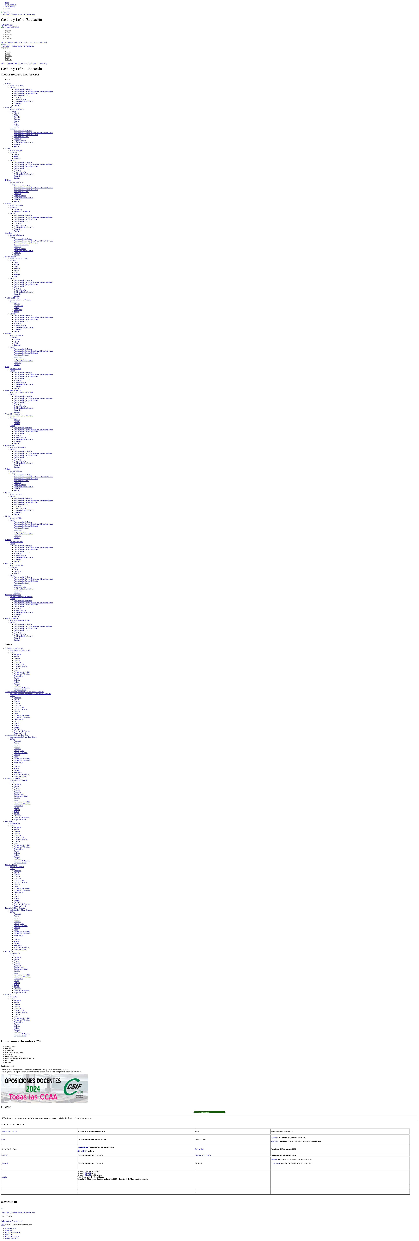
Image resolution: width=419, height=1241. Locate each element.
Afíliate (7, 9)
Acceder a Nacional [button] (16, 86)
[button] (10, 27)
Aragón (4, 1177)
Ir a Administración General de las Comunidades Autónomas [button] (30, 694)
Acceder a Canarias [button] (16, 205)
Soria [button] (16, 272)
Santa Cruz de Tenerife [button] (22, 211)
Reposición (81, 1151)
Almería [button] (17, 113)
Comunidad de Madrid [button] (13, 390)
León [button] (16, 266)
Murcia (3, 1139)
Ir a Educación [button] (15, 823)
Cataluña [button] (8, 333)
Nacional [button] (8, 84)
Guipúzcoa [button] (17, 571)
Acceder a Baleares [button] (16, 182)
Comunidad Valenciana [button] (13, 414)
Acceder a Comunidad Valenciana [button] (21, 416)
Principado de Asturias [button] (13, 595)
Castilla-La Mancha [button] (12, 298)
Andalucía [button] (8, 107)
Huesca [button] (16, 154)
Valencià (8, 38)
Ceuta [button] (7, 367)
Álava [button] (16, 569)
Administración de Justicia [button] (23, 89)
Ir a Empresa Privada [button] (17, 867)
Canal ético (9, 1234)
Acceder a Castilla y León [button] (18, 259)
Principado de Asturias (9, 1131)
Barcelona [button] (17, 339)
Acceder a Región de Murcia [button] (19, 620)
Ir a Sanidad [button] (14, 996)
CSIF (3, 1225)
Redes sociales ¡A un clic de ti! (11, 1221)
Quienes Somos (10, 5)
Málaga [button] (16, 125)
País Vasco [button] (9, 563)
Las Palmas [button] (18, 209)
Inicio (7, 3)
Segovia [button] (17, 270)
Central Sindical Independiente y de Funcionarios (18, 14)
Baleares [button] (8, 180)
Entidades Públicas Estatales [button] (23, 101)
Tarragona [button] (17, 345)
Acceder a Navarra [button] (16, 542)
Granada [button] (17, 119)
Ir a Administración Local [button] (18, 780)
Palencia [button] (17, 268)
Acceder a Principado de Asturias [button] (21, 597)
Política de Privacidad (12, 1232)
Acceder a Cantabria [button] (17, 235)
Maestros (274, 1137)
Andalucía (5, 1163)
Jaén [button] (15, 123)
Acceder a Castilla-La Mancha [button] (20, 300)
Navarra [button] (8, 540)
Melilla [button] (7, 516)
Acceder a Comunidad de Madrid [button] (21, 392)
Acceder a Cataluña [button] (16, 335)
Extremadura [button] (9, 445)
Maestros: (274, 1159)
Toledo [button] (16, 312)
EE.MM (88, 1173)
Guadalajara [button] (18, 310)
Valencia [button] (17, 424)
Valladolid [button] (17, 274)
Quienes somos (10, 1228)
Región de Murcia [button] (11, 618)
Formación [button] (17, 103)
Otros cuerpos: (276, 1163)
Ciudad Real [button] (18, 306)
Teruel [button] (16, 156)
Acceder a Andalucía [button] (17, 109)
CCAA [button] (12, 652)
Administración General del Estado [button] (26, 93)
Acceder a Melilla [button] (16, 518)
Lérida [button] (16, 343)
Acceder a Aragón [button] (16, 150)
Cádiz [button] (16, 115)
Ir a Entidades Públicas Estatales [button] (21, 910)
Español (8, 31)
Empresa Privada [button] (20, 99)
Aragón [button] (7, 148)
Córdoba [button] (17, 117)
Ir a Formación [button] (15, 953)
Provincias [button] (13, 111)
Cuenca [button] (16, 308)
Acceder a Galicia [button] (16, 471)
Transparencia (10, 7)
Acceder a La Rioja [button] (16, 494)
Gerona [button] (16, 341)
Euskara (8, 34)
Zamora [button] (16, 276)
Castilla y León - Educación (16, 42)
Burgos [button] (16, 264)
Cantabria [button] (8, 233)
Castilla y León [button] (10, 257)
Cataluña (4, 1155)
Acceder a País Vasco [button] (17, 565)
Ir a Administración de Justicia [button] (20, 650)
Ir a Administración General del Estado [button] (23, 737)
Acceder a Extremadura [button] (18, 447)
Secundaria (274, 1141)
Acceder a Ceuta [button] (15, 369)
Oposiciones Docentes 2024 (37, 42)
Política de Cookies (12, 1236)
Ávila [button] (16, 262)
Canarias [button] (8, 203)
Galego (7, 36)
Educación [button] (17, 97)
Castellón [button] (17, 422)
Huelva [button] (16, 121)
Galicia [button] (7, 469)
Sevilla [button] (16, 127)
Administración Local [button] (21, 95)
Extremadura (199, 1149)
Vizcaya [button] (17, 573)
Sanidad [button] (17, 105)
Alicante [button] (17, 420)
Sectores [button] (12, 87)
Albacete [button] (17, 304)
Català (7, 33)
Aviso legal (9, 1230)
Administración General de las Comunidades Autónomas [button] (33, 91)
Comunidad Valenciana (203, 1155)
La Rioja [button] (8, 492)
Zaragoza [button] (17, 158)
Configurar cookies (11, 1238)
